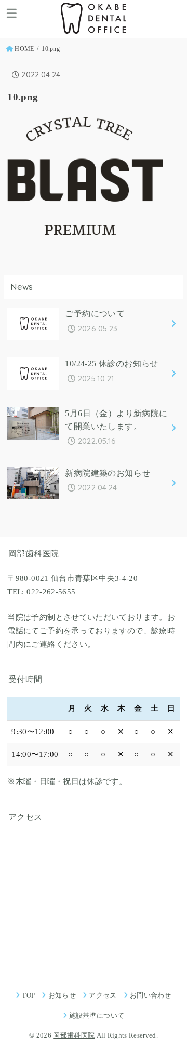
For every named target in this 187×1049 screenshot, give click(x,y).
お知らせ (62, 995)
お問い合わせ (150, 995)
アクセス (102, 995)
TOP (28, 995)
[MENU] (11, 13)
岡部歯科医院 (74, 1035)
